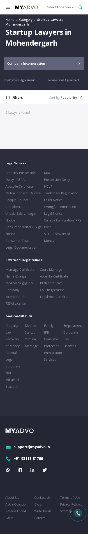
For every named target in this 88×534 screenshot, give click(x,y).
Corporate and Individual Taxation (12, 376)
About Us (12, 497)
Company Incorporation (15, 293)
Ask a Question (16, 504)
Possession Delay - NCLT (58, 182)
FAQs (9, 518)
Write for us (42, 511)
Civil (66, 339)
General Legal (11, 356)
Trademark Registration (61, 193)
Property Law (11, 328)
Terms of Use (70, 497)
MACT (48, 173)
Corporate (70, 332)
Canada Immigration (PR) (62, 220)
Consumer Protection (51, 342)
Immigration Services (53, 356)
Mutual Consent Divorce (23, 193)
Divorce (30, 325)
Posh (47, 227)
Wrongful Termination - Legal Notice (61, 210)
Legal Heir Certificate (55, 296)
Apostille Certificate (19, 186)
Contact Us (42, 497)
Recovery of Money (12, 342)
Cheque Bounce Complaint (17, 203)
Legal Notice (53, 200)
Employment (72, 325)
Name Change (15, 276)
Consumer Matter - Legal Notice (23, 230)
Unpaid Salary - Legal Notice (20, 216)
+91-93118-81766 (28, 458)
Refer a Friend (15, 511)
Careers (40, 518)
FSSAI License (15, 303)
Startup (30, 332)
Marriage (31, 346)
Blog (37, 504)
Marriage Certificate (19, 269)
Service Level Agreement (63, 80)
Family (48, 325)
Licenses (69, 346)
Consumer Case (17, 240)
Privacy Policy (70, 504)
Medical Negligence (19, 283)
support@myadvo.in (32, 446)
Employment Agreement (19, 80)
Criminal (31, 339)
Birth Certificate (51, 283)
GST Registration (52, 290)
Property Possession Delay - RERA (20, 176)
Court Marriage (51, 269)
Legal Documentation (21, 247)
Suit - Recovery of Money (57, 237)
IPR (46, 332)
